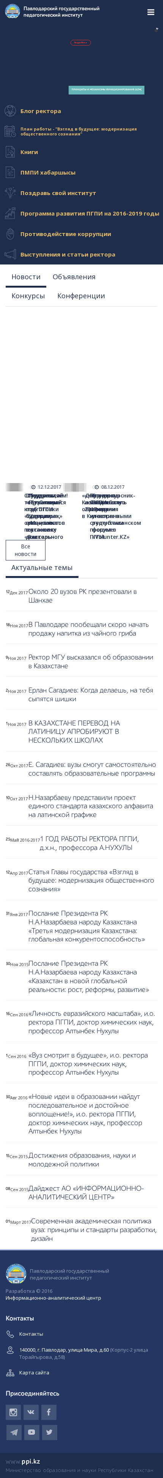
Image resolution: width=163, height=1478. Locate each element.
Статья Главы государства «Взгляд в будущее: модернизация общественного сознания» (91, 881)
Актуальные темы (42, 567)
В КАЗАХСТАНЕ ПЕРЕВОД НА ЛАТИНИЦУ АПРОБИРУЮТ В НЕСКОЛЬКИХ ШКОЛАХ (74, 732)
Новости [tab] (26, 276)
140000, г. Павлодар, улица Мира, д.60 (83, 1353)
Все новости (25, 550)
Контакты (31, 1333)
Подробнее (80, 42)
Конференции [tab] (81, 295)
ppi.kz (23, 1461)
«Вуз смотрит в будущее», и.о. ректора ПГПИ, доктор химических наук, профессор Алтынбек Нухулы (88, 1064)
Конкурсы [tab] (28, 295)
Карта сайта (34, 1372)
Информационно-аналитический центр (53, 1297)
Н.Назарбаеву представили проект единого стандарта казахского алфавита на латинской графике (90, 806)
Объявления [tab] (74, 276)
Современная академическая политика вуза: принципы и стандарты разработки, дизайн (94, 1230)
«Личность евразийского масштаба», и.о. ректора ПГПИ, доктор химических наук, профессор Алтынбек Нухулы (91, 1022)
